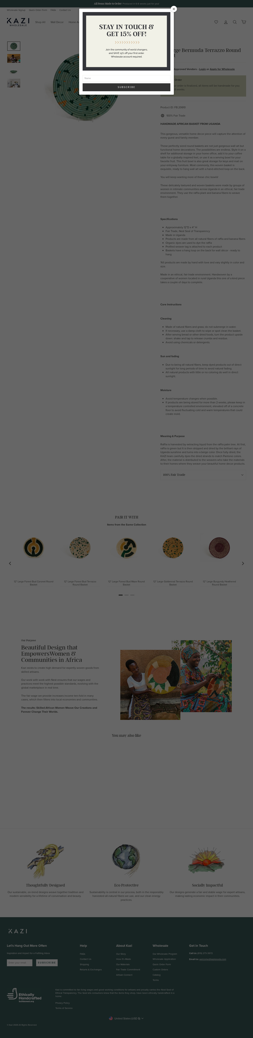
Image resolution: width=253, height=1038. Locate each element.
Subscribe (126, 87)
